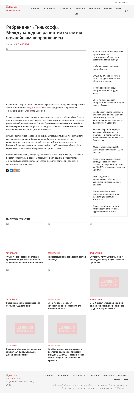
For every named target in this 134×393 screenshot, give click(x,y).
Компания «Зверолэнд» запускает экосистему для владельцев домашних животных (106, 195)
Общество (80, 8)
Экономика (65, 8)
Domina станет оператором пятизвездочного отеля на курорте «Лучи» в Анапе (106, 209)
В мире (119, 8)
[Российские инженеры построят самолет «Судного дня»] (25, 296)
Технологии (49, 8)
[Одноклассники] (15, 170)
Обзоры (108, 8)
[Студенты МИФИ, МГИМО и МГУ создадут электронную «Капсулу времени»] (109, 250)
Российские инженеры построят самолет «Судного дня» (106, 91)
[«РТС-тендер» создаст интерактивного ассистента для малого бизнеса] (67, 296)
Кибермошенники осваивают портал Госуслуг (107, 67)
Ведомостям (34, 107)
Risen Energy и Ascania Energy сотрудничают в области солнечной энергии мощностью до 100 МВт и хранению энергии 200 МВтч (109, 164)
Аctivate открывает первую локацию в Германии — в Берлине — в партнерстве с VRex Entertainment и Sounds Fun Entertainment (108, 135)
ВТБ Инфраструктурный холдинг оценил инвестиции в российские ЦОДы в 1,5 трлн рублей (107, 306)
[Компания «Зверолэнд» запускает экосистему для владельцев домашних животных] (25, 342)
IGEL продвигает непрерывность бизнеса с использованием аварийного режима (107, 180)
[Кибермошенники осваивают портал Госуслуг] (67, 250)
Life (76, 14)
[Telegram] (18, 170)
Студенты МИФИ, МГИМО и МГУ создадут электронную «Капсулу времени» (107, 79)
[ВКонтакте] (11, 170)
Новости (35, 8)
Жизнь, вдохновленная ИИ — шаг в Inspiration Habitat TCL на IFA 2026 (108, 150)
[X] (7, 170)
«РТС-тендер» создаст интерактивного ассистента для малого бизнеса (108, 103)
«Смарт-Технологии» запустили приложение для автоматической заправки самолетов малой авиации (108, 55)
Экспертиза (94, 8)
